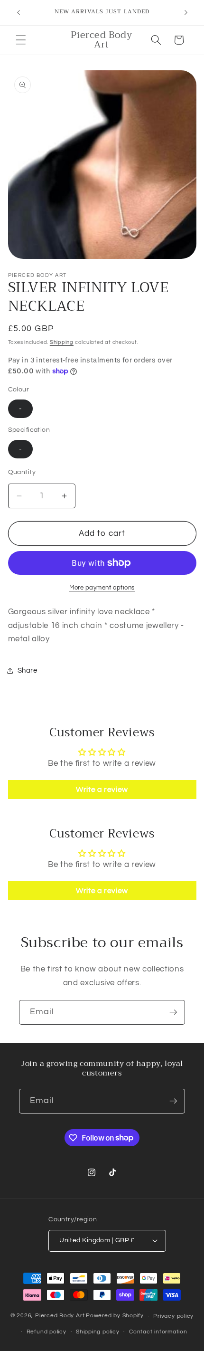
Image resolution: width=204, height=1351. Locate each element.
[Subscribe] (173, 1012)
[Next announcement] (186, 12)
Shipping (62, 342)
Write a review (102, 789)
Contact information (158, 1332)
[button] (20, 40)
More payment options (102, 587)
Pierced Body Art (59, 1316)
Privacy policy (173, 1316)
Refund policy (46, 1332)
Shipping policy (98, 1332)
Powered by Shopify (115, 1316)
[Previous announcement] (18, 12)
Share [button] (27, 670)
